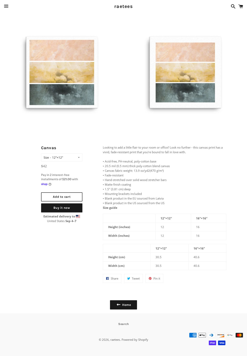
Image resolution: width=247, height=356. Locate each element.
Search (123, 324)
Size (46, 157)
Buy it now (61, 208)
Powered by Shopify (135, 340)
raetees (123, 6)
